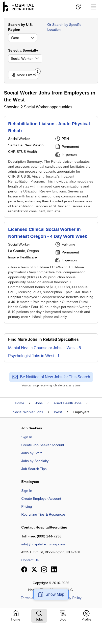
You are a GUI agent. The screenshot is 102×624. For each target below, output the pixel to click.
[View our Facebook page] (24, 569)
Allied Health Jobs (67, 403)
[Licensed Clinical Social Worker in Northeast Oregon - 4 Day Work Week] (51, 272)
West (58, 412)
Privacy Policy (70, 598)
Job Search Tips (34, 469)
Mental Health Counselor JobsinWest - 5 (44, 348)
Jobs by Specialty (35, 461)
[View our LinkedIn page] (54, 569)
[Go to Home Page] (18, 6)
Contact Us (30, 560)
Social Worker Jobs (28, 412)
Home (19, 403)
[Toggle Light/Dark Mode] (78, 7)
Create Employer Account (41, 498)
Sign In (26, 437)
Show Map (55, 594)
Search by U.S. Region (20, 27)
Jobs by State (32, 453)
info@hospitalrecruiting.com (43, 544)
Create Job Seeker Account (42, 445)
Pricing (26, 506)
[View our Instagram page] (44, 569)
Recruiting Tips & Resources (43, 514)
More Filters (27, 74)
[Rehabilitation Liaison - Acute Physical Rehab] (51, 167)
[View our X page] (34, 569)
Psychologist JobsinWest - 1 (34, 356)
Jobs (39, 403)
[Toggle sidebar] (93, 6)
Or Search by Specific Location (64, 27)
